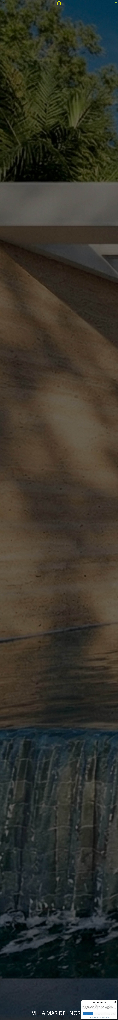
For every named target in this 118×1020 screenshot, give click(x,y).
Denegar (99, 1014)
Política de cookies (93, 1017)
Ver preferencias (111, 1014)
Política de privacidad (101, 1017)
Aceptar (88, 1014)
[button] (115, 1002)
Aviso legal (107, 1017)
